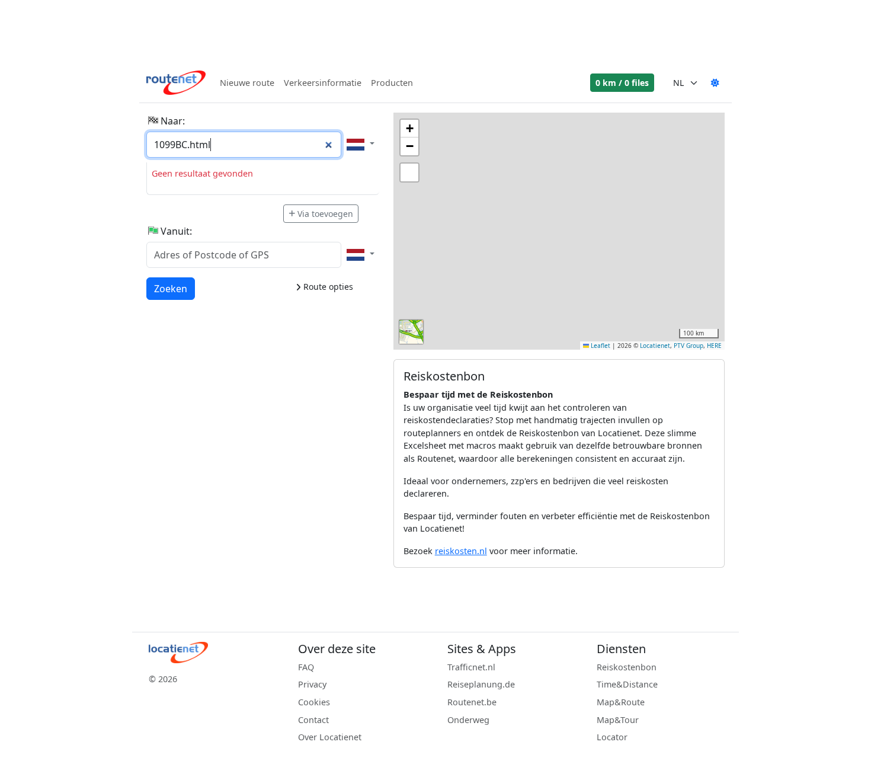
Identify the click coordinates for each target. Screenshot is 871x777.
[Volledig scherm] (409, 172)
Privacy (312, 684)
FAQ (306, 667)
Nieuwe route (247, 82)
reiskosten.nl (461, 551)
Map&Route (621, 702)
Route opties (327, 286)
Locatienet (655, 345)
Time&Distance (627, 684)
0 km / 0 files (622, 82)
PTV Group (688, 345)
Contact (313, 719)
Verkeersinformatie (322, 82)
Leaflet (599, 345)
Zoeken (170, 288)
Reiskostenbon (627, 667)
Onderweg (468, 719)
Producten (392, 82)
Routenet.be (472, 702)
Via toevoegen (325, 213)
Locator (612, 737)
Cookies (314, 702)
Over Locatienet (329, 737)
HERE (714, 345)
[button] (409, 129)
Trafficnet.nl (471, 667)
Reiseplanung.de (481, 684)
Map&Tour (618, 719)
